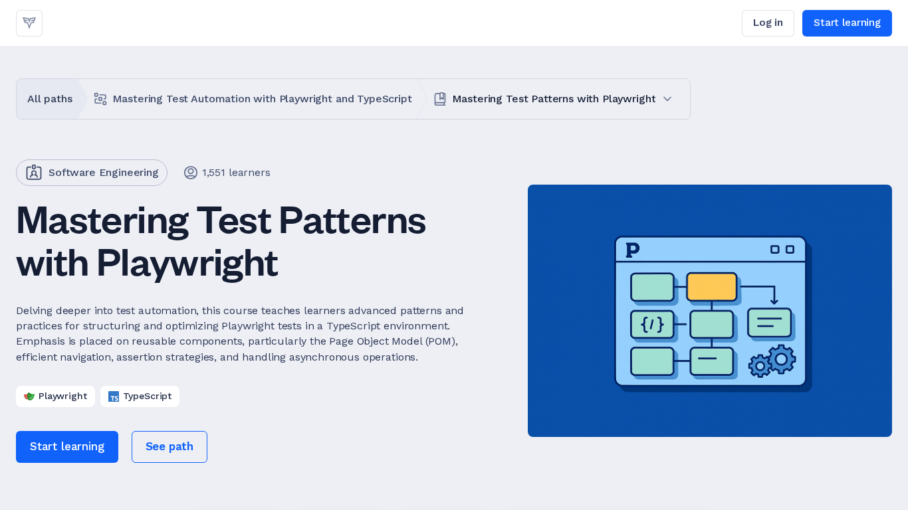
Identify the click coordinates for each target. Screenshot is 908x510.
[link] (29, 23)
